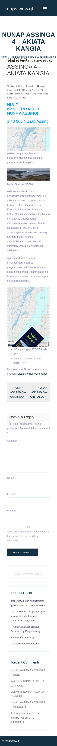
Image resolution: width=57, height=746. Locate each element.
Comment (13, 440)
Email (11, 494)
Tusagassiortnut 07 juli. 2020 (25, 643)
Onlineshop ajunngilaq (22, 637)
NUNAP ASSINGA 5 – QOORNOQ (18, 392)
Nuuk (39, 94)
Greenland (26, 94)
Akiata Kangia (13, 94)
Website (11, 510)
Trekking (21, 97)
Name (11, 478)
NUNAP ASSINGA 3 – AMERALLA (38, 392)
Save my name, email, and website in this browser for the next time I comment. (28, 536)
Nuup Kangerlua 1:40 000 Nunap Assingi (33, 57)
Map (34, 94)
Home (3, 57)
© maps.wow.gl (10, 741)
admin (31, 86)
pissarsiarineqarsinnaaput (32, 373)
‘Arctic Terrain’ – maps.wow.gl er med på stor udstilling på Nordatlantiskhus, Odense (28, 616)
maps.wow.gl (19, 8)
